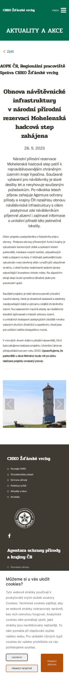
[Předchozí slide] (9, 404)
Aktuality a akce (18, 491)
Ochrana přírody (19, 479)
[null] (8, 51)
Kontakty (15, 496)
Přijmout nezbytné (22, 668)
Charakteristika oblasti (22, 474)
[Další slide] (59, 404)
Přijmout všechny (52, 663)
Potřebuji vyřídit (18, 485)
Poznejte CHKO (18, 468)
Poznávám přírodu (20, 567)
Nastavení (17, 657)
